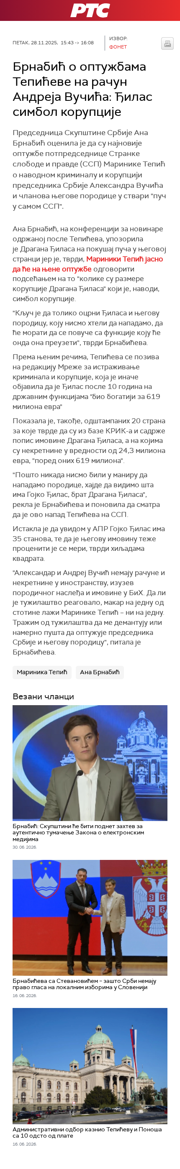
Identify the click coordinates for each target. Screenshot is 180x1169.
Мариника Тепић (42, 672)
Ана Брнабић (100, 672)
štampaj (167, 43)
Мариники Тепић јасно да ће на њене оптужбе (88, 264)
